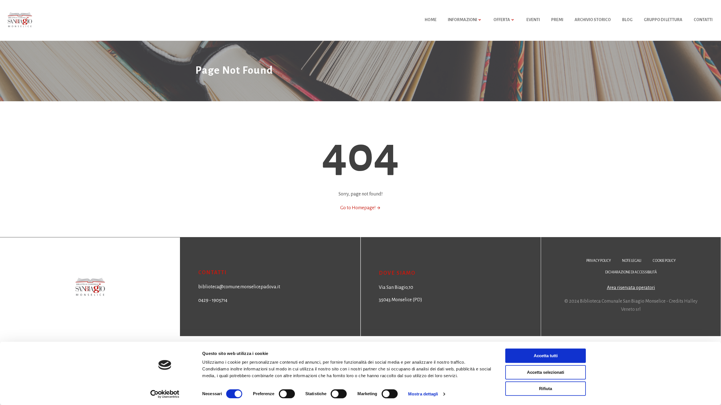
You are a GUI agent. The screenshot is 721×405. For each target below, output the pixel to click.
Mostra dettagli (423, 394)
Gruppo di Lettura (663, 19)
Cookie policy (664, 261)
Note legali (631, 261)
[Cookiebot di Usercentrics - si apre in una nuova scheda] (165, 394)
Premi (557, 19)
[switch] (287, 393)
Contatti (703, 19)
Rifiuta (545, 388)
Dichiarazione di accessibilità (631, 272)
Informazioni (462, 19)
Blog (627, 19)
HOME (431, 19)
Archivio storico (593, 19)
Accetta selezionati (545, 372)
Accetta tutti (546, 355)
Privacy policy (598, 261)
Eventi (533, 19)
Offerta (501, 19)
